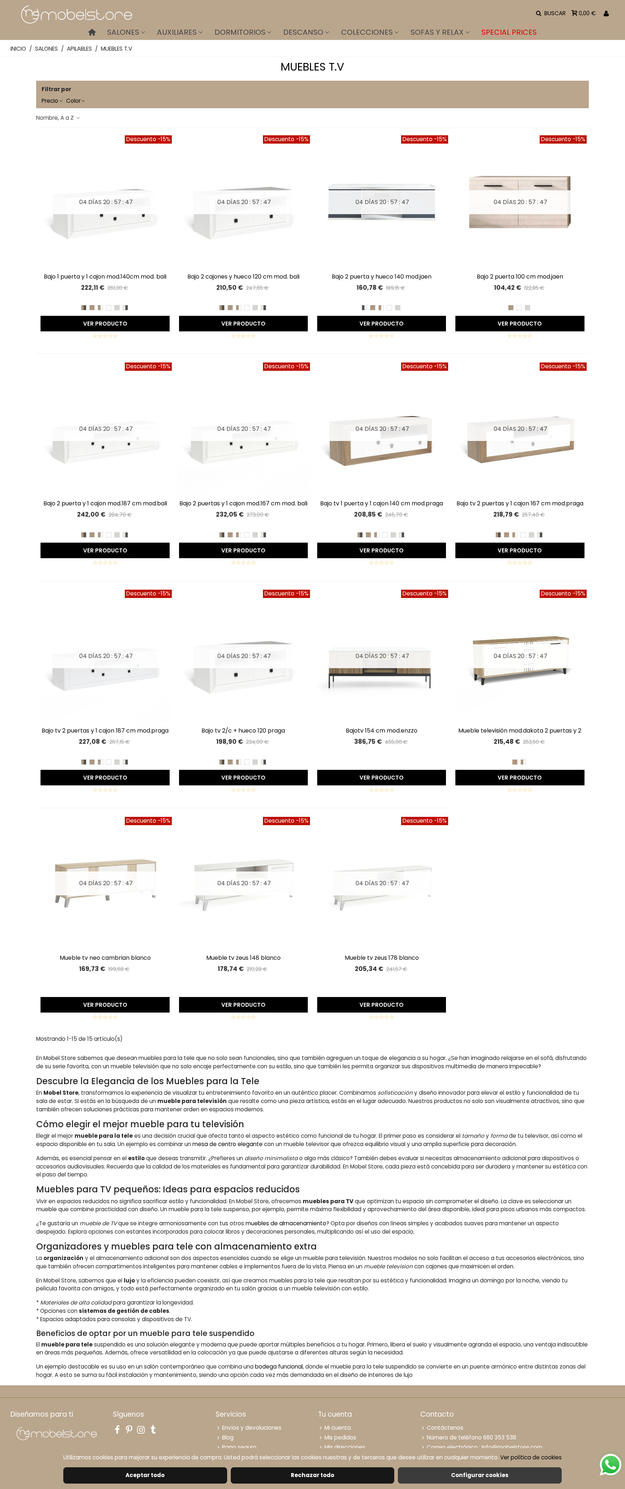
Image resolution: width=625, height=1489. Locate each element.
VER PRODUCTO (105, 323)
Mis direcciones (344, 1447)
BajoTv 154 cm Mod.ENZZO (381, 730)
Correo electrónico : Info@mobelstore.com (485, 1447)
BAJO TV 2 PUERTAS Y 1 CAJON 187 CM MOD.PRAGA (105, 730)
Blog (228, 1437)
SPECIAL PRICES (509, 32)
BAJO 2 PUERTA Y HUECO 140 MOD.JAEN (381, 276)
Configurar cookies (480, 1475)
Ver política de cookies (531, 1457)
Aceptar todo (145, 1475)
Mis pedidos (340, 1437)
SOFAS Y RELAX (437, 32)
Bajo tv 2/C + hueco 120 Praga (243, 730)
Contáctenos (445, 1427)
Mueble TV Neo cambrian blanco (105, 958)
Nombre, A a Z (55, 118)
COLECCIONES (367, 32)
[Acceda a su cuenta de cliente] (606, 13)
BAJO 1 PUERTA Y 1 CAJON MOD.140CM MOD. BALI (105, 276)
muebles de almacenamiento (286, 1223)
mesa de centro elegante (227, 1144)
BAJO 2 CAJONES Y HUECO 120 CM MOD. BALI (243, 276)
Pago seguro (239, 1447)
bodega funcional (279, 1366)
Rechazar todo (312, 1475)
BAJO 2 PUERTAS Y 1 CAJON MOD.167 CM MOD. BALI (243, 503)
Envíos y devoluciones (251, 1427)
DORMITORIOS (239, 32)
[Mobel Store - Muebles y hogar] (76, 13)
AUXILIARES (177, 32)
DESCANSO (303, 32)
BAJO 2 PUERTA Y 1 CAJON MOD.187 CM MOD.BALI (105, 503)
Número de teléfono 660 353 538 (471, 1437)
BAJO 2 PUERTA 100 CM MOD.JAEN (520, 276)
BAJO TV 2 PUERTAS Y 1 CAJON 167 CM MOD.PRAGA (519, 503)
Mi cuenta (337, 1427)
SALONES (123, 32)
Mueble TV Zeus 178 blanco (382, 958)
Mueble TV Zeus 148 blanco (243, 958)
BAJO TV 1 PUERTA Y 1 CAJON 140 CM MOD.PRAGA (381, 503)
